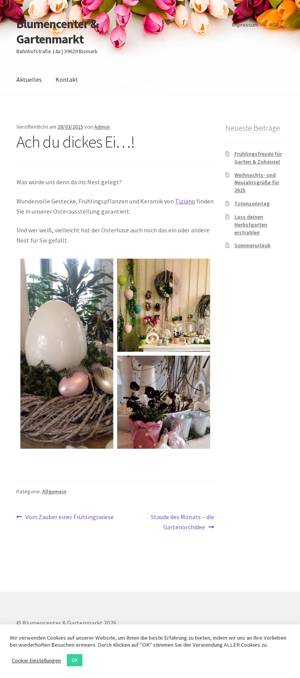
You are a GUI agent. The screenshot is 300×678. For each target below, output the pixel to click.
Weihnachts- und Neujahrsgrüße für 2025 (256, 182)
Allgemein (54, 491)
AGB (274, 24)
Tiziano (185, 201)
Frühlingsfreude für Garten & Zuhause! (258, 157)
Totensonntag (252, 203)
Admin (102, 126)
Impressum (245, 24)
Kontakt (66, 79)
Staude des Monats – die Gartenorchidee (182, 522)
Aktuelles (29, 79)
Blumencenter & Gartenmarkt (57, 31)
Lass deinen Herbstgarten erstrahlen (250, 224)
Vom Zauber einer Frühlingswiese (69, 517)
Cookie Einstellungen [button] (36, 660)
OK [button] (74, 660)
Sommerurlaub (252, 245)
